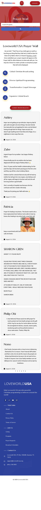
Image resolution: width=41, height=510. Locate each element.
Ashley (8, 117)
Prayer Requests (10, 440)
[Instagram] (16, 400)
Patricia (8, 206)
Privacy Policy (10, 418)
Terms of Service (11, 422)
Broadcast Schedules (12, 445)
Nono (7, 344)
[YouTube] (13, 400)
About (8, 409)
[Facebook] (5, 400)
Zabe (7, 149)
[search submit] (20, 29)
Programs (8, 436)
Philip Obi (10, 314)
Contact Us (9, 413)
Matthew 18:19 (31, 56)
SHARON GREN (13, 249)
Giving (8, 432)
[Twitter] (9, 400)
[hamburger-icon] (22, 3)
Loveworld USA (23, 479)
